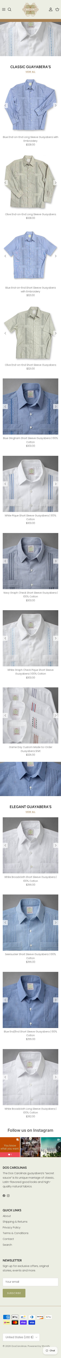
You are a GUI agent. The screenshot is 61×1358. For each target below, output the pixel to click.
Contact (8, 1239)
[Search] (11, 9)
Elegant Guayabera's (31, 807)
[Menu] (3, 9)
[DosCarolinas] (30, 9)
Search (7, 1245)
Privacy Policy (12, 1227)
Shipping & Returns (15, 1222)
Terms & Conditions (15, 1233)
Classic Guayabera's (30, 67)
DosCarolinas (19, 1346)
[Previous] (5, 105)
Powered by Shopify (39, 1346)
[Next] (55, 105)
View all (30, 71)
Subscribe (14, 1293)
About (7, 1216)
